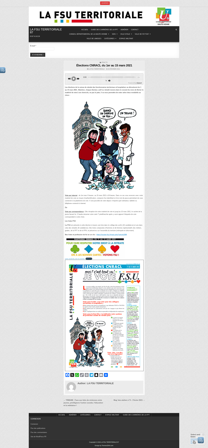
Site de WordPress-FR (38, 436)
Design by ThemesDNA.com (104, 445)
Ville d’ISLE (125, 34)
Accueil (61, 415)
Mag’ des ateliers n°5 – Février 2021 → (129, 400)
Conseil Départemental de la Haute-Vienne (88, 34)
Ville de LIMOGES (94, 38)
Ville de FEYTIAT (142, 34)
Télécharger (89, 258)
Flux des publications (38, 428)
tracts (104, 62)
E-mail (33, 46)
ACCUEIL (84, 30)
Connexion (34, 424)
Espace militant (126, 38)
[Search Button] (176, 29)
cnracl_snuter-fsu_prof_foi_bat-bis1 (75, 258)
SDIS (114, 34)
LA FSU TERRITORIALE (97, 69)
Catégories (109, 38)
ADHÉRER (124, 30)
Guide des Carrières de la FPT (104, 30)
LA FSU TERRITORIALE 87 (46, 31)
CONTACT (134, 30)
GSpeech (139, 83)
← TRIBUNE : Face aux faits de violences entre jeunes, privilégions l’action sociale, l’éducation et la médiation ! (83, 402)
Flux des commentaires (39, 432)
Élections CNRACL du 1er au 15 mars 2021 (104, 65)
